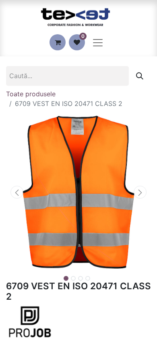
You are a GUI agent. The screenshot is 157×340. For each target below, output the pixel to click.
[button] (17, 192)
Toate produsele (31, 94)
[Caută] (139, 76)
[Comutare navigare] (97, 42)
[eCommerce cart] (58, 42)
